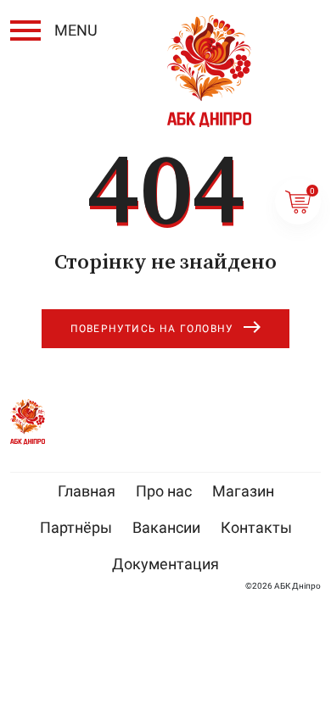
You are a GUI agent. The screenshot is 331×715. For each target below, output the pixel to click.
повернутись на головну (151, 329)
